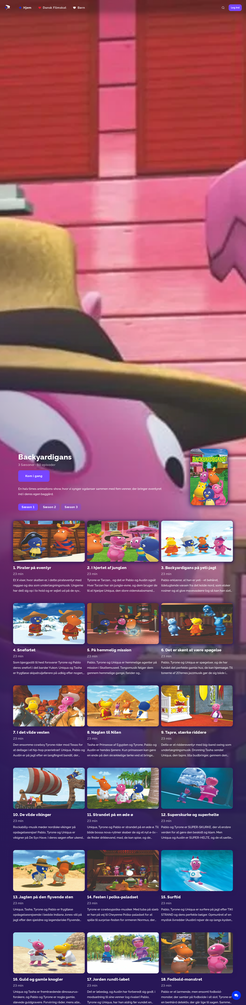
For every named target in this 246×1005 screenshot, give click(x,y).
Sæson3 (71, 507)
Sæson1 (28, 507)
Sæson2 (49, 507)
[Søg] (223, 7)
